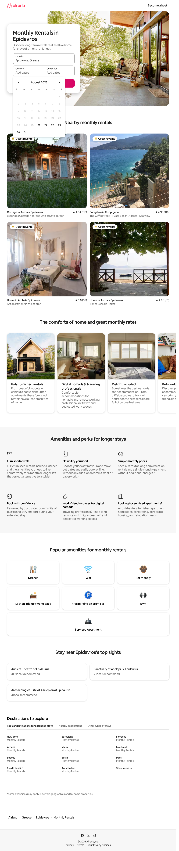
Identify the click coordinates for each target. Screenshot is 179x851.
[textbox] (28, 72)
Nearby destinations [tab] (70, 725)
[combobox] (44, 60)
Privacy (70, 845)
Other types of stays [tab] (99, 725)
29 (59, 125)
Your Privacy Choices (99, 845)
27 (45, 125)
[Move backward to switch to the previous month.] (19, 82)
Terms (80, 845)
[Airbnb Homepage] (16, 5)
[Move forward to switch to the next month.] (59, 82)
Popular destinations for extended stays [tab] (30, 725)
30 (18, 132)
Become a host (157, 5)
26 (39, 125)
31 (25, 132)
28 (52, 125)
